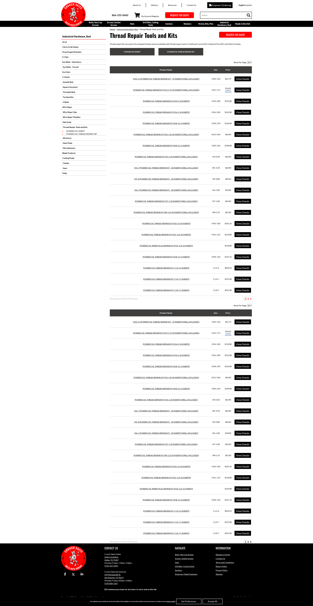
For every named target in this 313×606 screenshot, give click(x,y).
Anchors (169, 24)
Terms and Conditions (225, 562)
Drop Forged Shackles (71, 52)
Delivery (154, 5)
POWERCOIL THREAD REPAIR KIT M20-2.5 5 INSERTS (166, 145)
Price (228, 70)
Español (248, 5)
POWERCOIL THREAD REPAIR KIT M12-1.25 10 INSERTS (166, 234)
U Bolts (65, 102)
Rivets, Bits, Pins (205, 24)
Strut (64, 42)
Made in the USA (242, 24)
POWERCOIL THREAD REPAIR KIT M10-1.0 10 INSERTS (166, 223)
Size (216, 70)
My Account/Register (150, 16)
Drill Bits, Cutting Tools (150, 23)
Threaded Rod (68, 92)
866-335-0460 (120, 15)
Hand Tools (67, 143)
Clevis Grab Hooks (70, 47)
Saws (64, 168)
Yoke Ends (66, 122)
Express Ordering (221, 5)
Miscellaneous (68, 148)
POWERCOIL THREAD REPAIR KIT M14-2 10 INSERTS (166, 101)
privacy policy (170, 601)
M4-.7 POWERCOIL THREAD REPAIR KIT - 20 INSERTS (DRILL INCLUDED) (166, 168)
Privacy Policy (221, 570)
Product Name (166, 70)
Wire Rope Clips (69, 112)
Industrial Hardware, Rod (224, 23)
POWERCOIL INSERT (75, 131)
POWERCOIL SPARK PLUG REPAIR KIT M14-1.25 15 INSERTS (166, 246)
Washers (187, 24)
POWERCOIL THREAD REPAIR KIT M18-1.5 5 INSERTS (166, 257)
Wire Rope (67, 107)
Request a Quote (223, 554)
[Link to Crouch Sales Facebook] (65, 574)
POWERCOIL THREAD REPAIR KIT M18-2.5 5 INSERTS (166, 123)
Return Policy (221, 566)
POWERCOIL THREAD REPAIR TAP (81, 134)
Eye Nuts (66, 72)
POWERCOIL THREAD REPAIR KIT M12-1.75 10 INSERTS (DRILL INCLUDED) (166, 90)
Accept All (212, 601)
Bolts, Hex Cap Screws (95, 23)
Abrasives (66, 138)
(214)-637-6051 (111, 566)
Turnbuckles (68, 97)
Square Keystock (70, 87)
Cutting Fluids (68, 158)
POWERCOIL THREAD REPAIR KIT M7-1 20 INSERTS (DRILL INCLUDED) (166, 201)
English (242, 5)
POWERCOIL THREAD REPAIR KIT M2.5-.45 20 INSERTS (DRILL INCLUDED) (166, 134)
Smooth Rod (67, 82)
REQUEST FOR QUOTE (179, 15)
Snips (64, 173)
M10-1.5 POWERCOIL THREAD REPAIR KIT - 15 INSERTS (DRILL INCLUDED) (166, 79)
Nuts (132, 24)
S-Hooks (66, 77)
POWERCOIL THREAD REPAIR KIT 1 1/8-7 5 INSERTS (166, 290)
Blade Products (69, 153)
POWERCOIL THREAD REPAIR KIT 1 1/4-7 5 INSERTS (166, 279)
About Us (137, 5)
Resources (172, 5)
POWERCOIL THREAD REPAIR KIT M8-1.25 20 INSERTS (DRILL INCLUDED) (166, 212)
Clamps (65, 163)
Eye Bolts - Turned (70, 67)
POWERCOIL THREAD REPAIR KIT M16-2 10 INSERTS (166, 112)
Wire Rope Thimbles (71, 117)
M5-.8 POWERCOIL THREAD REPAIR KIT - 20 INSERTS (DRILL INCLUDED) (166, 179)
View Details (242, 78)
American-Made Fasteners (186, 574)
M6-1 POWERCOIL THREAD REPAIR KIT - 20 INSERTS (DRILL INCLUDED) (166, 190)
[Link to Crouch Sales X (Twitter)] (73, 574)
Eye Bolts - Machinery (71, 62)
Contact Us (191, 5)
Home (112, 29)
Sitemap (219, 574)
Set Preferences (188, 601)
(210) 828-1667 (111, 583)
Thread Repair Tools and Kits (74, 127)
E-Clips (65, 57)
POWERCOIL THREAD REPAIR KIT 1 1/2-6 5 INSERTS (166, 268)
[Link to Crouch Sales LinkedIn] (82, 574)
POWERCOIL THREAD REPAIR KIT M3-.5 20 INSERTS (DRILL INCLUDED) (166, 157)
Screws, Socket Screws (114, 23)
